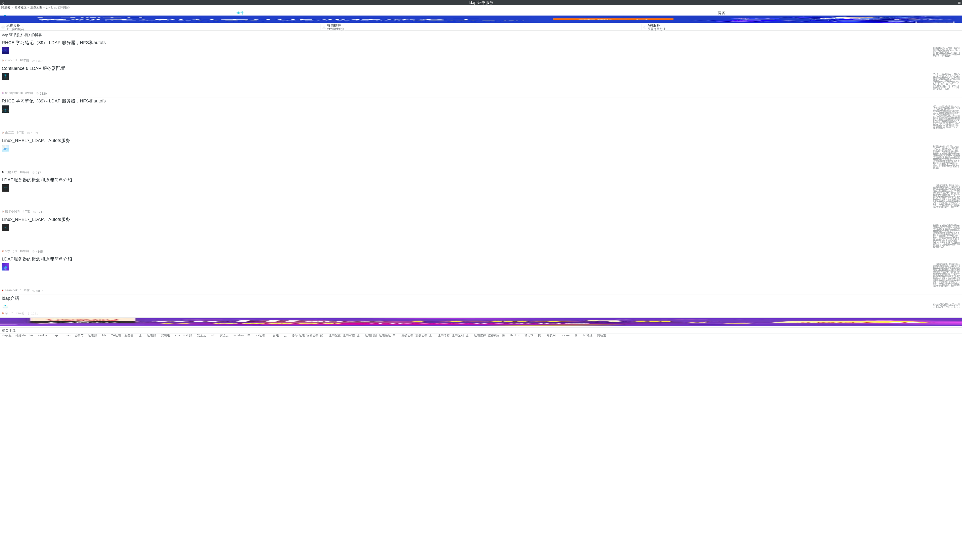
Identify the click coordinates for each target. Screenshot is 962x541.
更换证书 (407, 335)
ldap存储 (106, 335)
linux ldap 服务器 (34, 335)
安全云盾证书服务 (204, 335)
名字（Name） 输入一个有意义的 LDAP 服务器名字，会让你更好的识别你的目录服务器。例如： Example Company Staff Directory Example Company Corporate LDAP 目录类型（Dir (946, 81)
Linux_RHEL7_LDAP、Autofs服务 (36, 140)
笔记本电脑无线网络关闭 (531, 335)
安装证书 (421, 335)
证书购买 (360, 335)
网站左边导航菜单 (604, 335)
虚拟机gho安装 (495, 335)
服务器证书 (131, 335)
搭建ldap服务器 (22, 335)
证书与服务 (81, 335)
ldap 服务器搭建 (9, 335)
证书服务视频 (95, 335)
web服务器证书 (190, 335)
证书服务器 (143, 335)
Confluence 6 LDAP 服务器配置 (33, 68)
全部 (240, 13)
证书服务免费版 (154, 335)
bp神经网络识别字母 (590, 335)
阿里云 (5, 7)
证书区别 (458, 335)
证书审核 (349, 335)
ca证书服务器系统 (263, 335)
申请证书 (397, 335)
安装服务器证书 (168, 335)
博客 (721, 13)
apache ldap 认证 (179, 335)
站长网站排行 (553, 335)
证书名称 (444, 335)
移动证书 (312, 335)
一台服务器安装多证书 (277, 335)
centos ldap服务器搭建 (45, 335)
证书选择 (480, 335)
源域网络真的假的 (506, 335)
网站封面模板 (542, 335)
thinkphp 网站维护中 (517, 335)
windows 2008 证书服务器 (240, 335)
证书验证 (385, 335)
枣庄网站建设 (578, 335)
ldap (55, 335)
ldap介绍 (10, 298)
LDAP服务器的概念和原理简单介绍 (37, 179)
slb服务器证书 (215, 335)
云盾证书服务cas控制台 (288, 335)
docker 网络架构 (567, 335)
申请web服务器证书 (252, 335)
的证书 (324, 335)
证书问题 (371, 335)
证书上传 (469, 335)
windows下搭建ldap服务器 (70, 335)
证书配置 (335, 335)
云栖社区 (21, 7)
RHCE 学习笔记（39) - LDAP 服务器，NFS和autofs (54, 42)
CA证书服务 (118, 335)
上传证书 (433, 335)
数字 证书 (298, 335)
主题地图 (36, 7)
